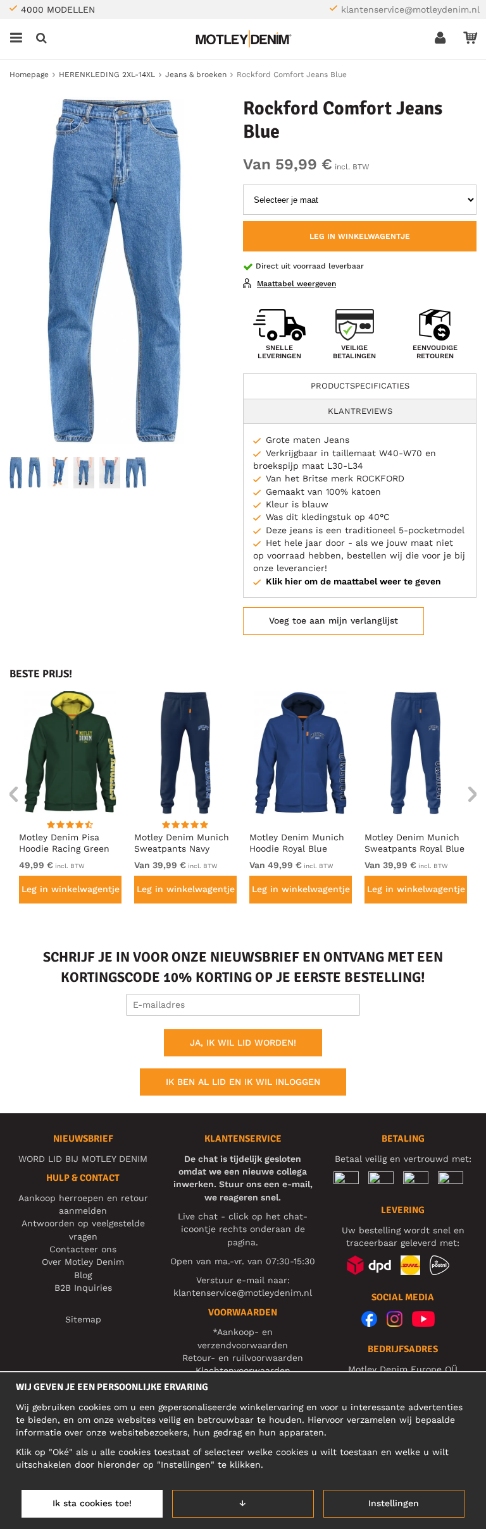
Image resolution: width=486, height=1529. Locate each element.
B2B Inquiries (83, 1288)
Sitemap (83, 1319)
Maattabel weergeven (296, 283)
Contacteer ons (82, 1249)
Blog (83, 1275)
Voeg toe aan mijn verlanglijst (333, 620)
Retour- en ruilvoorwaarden (242, 1358)
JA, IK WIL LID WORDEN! (243, 1042)
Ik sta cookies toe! (92, 1503)
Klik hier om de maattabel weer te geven (353, 581)
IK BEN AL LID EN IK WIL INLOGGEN (243, 1082)
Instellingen (393, 1503)
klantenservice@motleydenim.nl (410, 9)
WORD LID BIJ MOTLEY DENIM (82, 1159)
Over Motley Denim (83, 1262)
